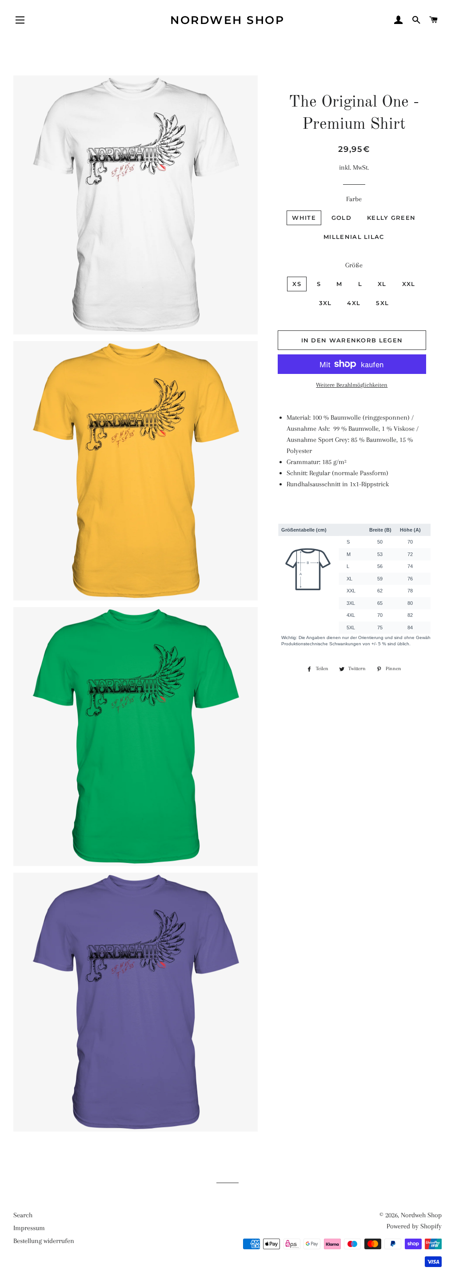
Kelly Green (391, 217)
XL (382, 283)
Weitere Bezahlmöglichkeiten (351, 384)
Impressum (29, 1228)
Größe (354, 265)
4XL (353, 302)
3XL (325, 302)
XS (296, 283)
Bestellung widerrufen (43, 1241)
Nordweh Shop (227, 20)
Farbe (354, 199)
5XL (382, 302)
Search (22, 1215)
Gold (341, 217)
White (304, 217)
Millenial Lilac (353, 236)
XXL (408, 283)
